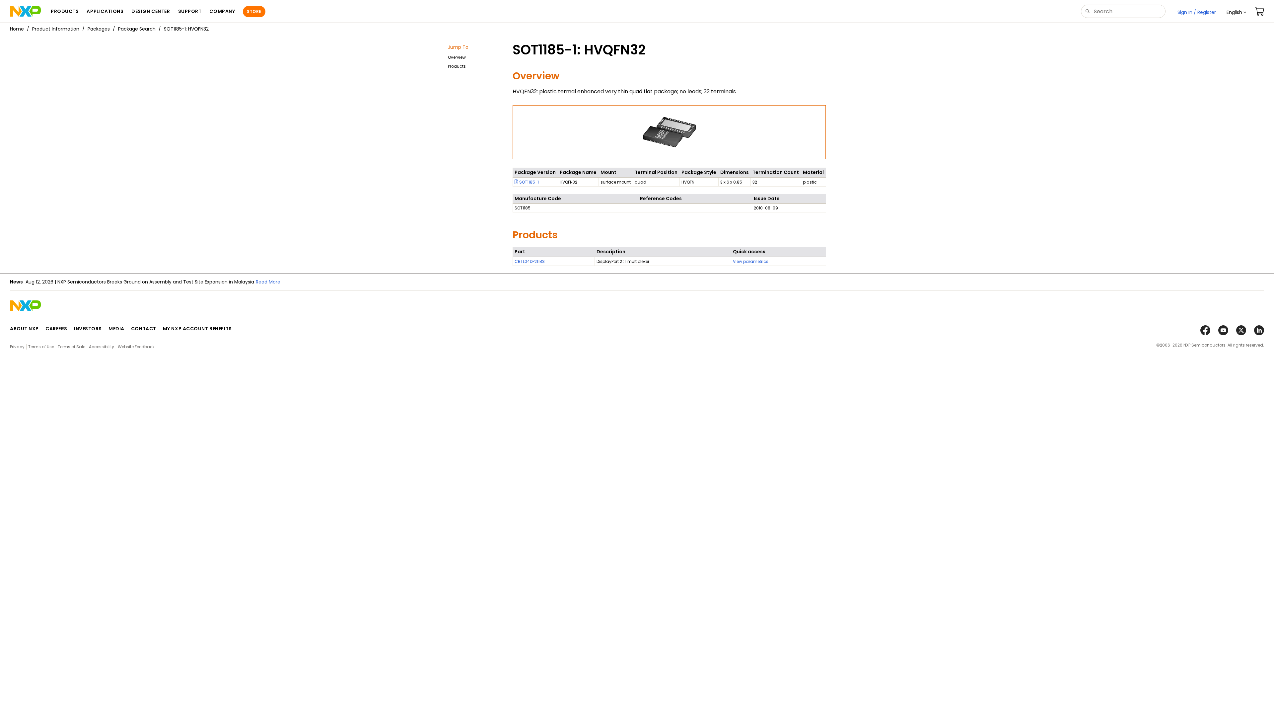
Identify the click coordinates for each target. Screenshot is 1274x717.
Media (116, 328)
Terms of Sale (71, 347)
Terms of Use (41, 347)
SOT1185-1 (528, 182)
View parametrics (750, 261)
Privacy (17, 347)
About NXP (24, 328)
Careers (56, 328)
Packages (99, 29)
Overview (457, 57)
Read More (268, 282)
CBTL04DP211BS (530, 261)
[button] (1236, 12)
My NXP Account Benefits (197, 328)
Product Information (55, 29)
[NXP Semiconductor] (25, 11)
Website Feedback (136, 347)
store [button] (254, 11)
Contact (143, 328)
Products (457, 66)
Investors (88, 328)
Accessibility (101, 347)
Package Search (137, 29)
